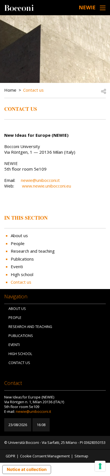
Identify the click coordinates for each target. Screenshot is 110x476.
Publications (22, 259)
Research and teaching (33, 251)
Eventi (17, 266)
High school (22, 274)
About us (19, 235)
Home (10, 90)
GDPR (10, 456)
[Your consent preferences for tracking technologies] (100, 466)
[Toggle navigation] (103, 7)
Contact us (33, 90)
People (18, 243)
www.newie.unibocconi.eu (46, 186)
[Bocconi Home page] (19, 7)
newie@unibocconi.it (40, 180)
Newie (87, 7)
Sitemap (81, 456)
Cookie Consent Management (45, 456)
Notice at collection (27, 469)
